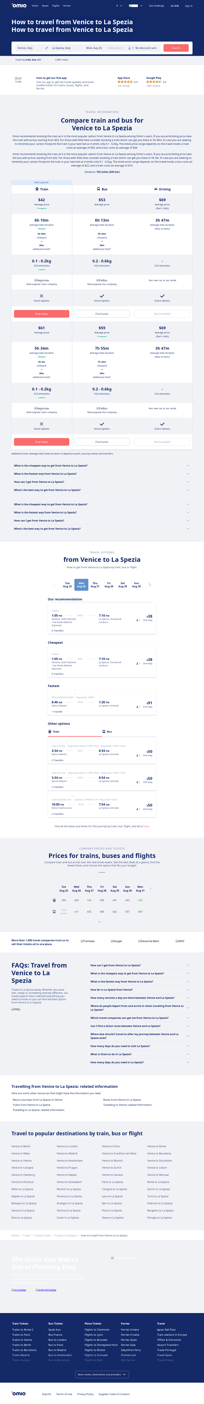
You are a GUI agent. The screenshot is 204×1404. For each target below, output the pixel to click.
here (146, 826)
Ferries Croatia (130, 1334)
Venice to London (67, 1146)
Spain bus (54, 1329)
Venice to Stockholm (159, 1160)
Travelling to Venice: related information (127, 1105)
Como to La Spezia (68, 1217)
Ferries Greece (130, 1329)
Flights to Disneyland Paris (101, 1345)
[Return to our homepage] (21, 5)
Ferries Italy (128, 1345)
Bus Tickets (55, 1323)
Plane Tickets (93, 1323)
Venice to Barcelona (159, 1153)
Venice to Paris (111, 1146)
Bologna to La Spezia (23, 1203)
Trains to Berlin (21, 1345)
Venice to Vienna (21, 1160)
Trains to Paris (21, 1334)
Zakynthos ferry (131, 1350)
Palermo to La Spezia (159, 1203)
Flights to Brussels (96, 1340)
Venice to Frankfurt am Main (119, 1153)
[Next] (150, 585)
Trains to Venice (22, 1340)
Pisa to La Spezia (112, 1210)
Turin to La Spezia (157, 1196)
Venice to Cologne (22, 1167)
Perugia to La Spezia (159, 1217)
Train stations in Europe (172, 1334)
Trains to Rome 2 (22, 1329)
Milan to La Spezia (22, 1189)
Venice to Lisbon (157, 1167)
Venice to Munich (112, 1160)
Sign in (189, 6)
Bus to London (57, 1340)
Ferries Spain (129, 1340)
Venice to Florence (22, 1182)
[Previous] (53, 888)
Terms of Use (64, 1394)
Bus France (55, 1334)
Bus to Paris (55, 1345)
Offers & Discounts (169, 1340)
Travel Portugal (166, 1350)
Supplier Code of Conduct (114, 1394)
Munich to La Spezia (69, 1189)
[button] (95, 48)
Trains (35, 5)
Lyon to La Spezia (112, 1196)
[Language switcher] (136, 6)
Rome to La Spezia (158, 1182)
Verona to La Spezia (68, 1210)
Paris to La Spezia (112, 1182)
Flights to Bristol (95, 1350)
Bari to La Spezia (112, 1203)
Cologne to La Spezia (114, 1189)
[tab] (75, 731)
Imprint (46, 1394)
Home (15, 1235)
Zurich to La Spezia (158, 1189)
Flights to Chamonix (97, 1329)
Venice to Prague (67, 1167)
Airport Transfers (168, 1345)
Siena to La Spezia (113, 1217)
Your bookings (156, 5)
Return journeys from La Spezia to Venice (37, 1100)
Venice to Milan (20, 1153)
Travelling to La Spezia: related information (38, 1110)
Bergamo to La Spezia (160, 1210)
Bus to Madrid (57, 1350)
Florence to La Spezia (69, 1196)
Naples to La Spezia (23, 1196)
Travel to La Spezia (66, 1235)
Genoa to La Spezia (22, 1210)
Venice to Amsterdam (70, 1160)
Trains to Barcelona (24, 1350)
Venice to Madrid (67, 1153)
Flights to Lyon (94, 1334)
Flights (55, 5)
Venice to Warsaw (158, 1175)
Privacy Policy (85, 1394)
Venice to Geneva (112, 1175)
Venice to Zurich (111, 1167)
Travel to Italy (42, 1235)
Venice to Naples (67, 1175)
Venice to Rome (156, 1146)
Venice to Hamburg (23, 1175)
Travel (26, 1235)
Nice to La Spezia (21, 1217)
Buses (45, 5)
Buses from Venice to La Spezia (122, 1100)
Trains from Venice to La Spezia (31, 1105)
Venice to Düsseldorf (69, 1182)
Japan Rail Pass (166, 1329)
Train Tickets (20, 1323)
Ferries (67, 5)
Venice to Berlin (20, 1146)
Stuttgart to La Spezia (70, 1203)
